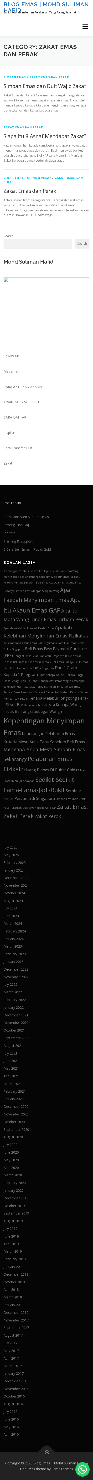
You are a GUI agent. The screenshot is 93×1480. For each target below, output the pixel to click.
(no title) (10, 533)
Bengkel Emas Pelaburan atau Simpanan (39, 656)
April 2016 (11, 1434)
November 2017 (16, 1320)
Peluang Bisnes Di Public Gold (48, 769)
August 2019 (13, 1221)
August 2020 (13, 1137)
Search (8, 236)
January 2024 (14, 939)
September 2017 (16, 1327)
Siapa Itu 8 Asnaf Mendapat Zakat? (45, 136)
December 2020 (16, 1106)
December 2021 (16, 1015)
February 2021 (15, 1091)
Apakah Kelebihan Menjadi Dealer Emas (29, 628)
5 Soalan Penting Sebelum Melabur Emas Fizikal (48, 576)
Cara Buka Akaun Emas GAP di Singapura (29, 668)
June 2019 (11, 1236)
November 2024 (16, 885)
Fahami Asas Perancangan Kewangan (62, 681)
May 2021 (11, 1068)
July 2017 (10, 1343)
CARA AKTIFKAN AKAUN (23, 386)
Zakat (8, 463)
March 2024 (13, 923)
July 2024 (10, 908)
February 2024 (15, 931)
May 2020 (11, 1160)
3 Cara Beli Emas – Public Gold (27, 549)
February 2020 (15, 1182)
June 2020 (11, 1152)
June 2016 (11, 1419)
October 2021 (14, 1030)
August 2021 (13, 1045)
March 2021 (13, 1083)
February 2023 (15, 954)
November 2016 (16, 1388)
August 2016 (13, 1404)
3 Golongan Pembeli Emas (20, 571)
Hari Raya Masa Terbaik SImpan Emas (40, 686)
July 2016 (10, 1411)
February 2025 (15, 862)
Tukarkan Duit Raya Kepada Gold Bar (33, 807)
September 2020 (16, 1129)
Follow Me (12, 356)
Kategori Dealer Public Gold (51, 692)
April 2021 (11, 1076)
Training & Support (18, 541)
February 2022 (15, 999)
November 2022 (16, 977)
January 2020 (14, 1190)
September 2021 (16, 1038)
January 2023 (14, 961)
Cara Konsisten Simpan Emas (26, 516)
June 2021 (11, 1060)
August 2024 (13, 900)
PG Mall (80, 770)
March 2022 (13, 992)
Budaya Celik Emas (76, 662)
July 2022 (10, 984)
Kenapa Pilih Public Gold (39, 705)
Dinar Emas (14, 177)
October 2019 (14, 1205)
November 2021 (16, 1022)
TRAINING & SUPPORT (22, 402)
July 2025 (10, 847)
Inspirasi (10, 432)
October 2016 (14, 1396)
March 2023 (13, 946)
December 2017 (16, 1312)
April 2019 (11, 1244)
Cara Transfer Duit (18, 448)
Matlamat (11, 371)
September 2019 (16, 1213)
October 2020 (14, 1122)
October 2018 (14, 1282)
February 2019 (15, 1259)
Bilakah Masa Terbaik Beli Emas (44, 662)
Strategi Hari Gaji (17, 525)
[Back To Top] (46, 1452)
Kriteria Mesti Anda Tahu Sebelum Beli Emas (44, 741)
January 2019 (14, 1266)
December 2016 (16, 1381)
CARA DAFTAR (15, 417)
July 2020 (10, 1144)
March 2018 (13, 1297)
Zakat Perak (48, 816)
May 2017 (11, 1350)
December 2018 (16, 1274)
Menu (85, 27)
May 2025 (11, 855)
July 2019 (10, 1228)
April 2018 (11, 1289)
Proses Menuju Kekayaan (19, 781)
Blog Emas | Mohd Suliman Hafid (46, 7)
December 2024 (16, 877)
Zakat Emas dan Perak (49, 77)
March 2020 (13, 1175)
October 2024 (14, 893)
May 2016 (11, 1427)
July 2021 (10, 1053)
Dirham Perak (39, 177)
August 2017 (13, 1335)
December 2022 (16, 969)
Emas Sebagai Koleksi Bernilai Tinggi (61, 675)
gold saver (10, 686)
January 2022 (14, 1007)
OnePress (27, 1469)
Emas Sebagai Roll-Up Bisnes (21, 681)
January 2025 (14, 870)
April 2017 (11, 1358)
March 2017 (13, 1365)
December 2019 (16, 1198)
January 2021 (14, 1099)
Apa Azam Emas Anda (62, 582)
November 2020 (16, 1114)
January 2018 (14, 1305)
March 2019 (13, 1251)
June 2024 (11, 916)
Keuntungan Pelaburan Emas (48, 733)
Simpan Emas (15, 77)
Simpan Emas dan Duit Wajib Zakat (45, 85)
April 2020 (11, 1167)
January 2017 (14, 1373)
